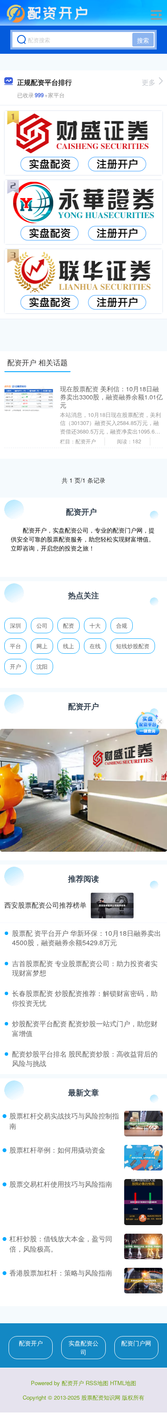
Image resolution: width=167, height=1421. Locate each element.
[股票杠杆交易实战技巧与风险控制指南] (142, 1123)
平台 (15, 646)
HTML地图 (123, 1383)
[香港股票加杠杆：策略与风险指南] (142, 1280)
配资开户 (31, 1343)
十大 (95, 625)
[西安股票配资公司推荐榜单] (112, 905)
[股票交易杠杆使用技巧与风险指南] (142, 1202)
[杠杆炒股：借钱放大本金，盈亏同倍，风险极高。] (142, 1246)
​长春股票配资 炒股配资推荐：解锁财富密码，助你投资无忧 (85, 998)
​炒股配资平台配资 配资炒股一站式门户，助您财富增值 (85, 1028)
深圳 (15, 625)
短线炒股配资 (132, 646)
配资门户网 (136, 1343)
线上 (68, 646)
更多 (148, 82)
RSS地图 (97, 1383)
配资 (68, 625)
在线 (95, 646)
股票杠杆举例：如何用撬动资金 (57, 1150)
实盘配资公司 (83, 1347)
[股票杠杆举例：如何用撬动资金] (142, 1158)
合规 (121, 625)
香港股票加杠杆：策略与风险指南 (60, 1273)
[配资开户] (48, 14)
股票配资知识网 (100, 1397)
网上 (42, 646)
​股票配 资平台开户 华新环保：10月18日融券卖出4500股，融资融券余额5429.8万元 (86, 937)
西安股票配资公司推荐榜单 (45, 905)
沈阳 (42, 666)
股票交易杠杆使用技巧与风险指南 (60, 1184)
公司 (42, 625)
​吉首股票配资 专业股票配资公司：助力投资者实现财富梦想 (85, 968)
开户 (15, 666)
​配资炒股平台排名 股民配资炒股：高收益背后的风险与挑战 (85, 1058)
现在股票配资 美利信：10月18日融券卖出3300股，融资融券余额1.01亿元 (111, 396)
